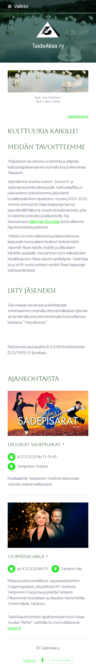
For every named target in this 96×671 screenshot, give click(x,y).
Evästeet (29, 660)
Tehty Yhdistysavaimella (60, 660)
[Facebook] (42, 660)
